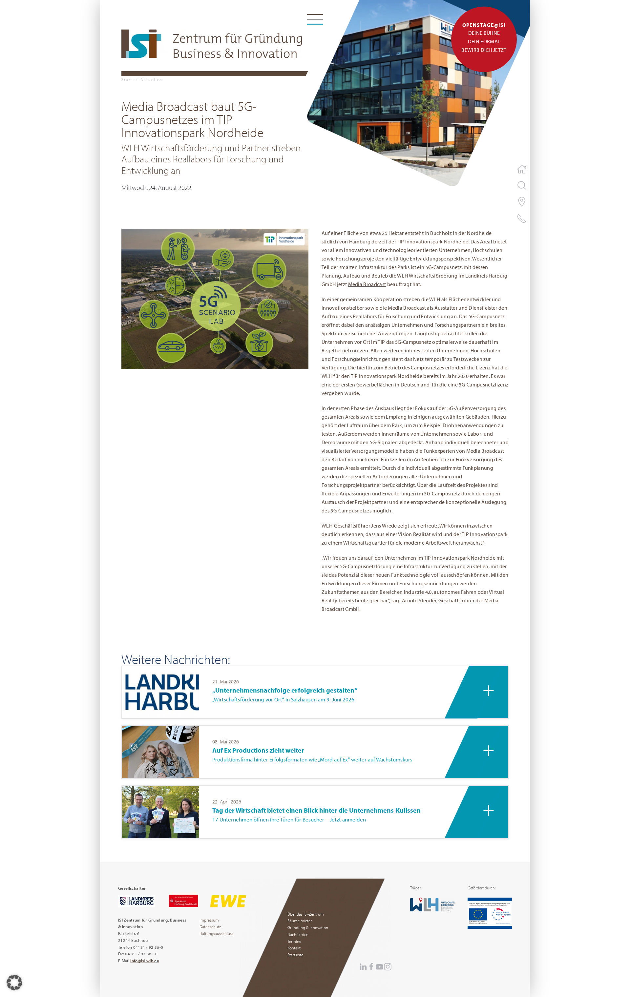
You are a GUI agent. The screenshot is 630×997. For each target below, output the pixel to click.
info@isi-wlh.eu (144, 960)
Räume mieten (300, 920)
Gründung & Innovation (307, 927)
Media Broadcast (367, 284)
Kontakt (294, 947)
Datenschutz (210, 926)
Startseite (295, 954)
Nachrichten (297, 934)
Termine (294, 941)
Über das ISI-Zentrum (305, 914)
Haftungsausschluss (216, 933)
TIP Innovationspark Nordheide (432, 241)
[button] (214, 298)
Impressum (209, 920)
